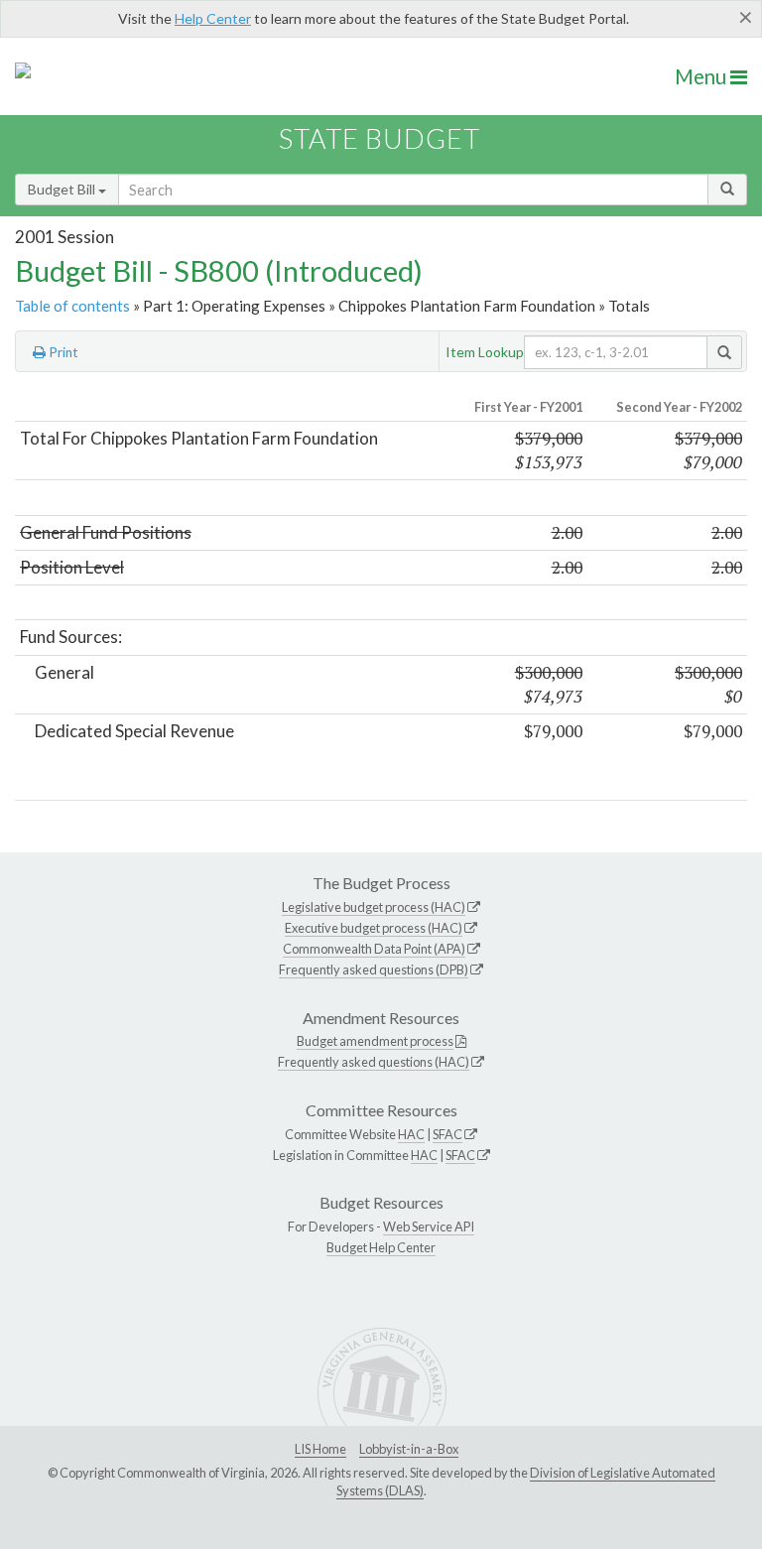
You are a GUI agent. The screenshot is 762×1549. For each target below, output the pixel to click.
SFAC (447, 1134)
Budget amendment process (375, 1041)
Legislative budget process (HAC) (373, 907)
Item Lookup (484, 351)
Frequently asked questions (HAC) (373, 1062)
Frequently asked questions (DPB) (373, 969)
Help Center (213, 18)
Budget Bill (63, 189)
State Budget (379, 138)
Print (62, 352)
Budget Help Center (381, 1247)
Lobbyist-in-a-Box (408, 1449)
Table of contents (72, 306)
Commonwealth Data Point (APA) (374, 949)
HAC (411, 1134)
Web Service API (428, 1226)
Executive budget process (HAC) (373, 928)
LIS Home (320, 1449)
